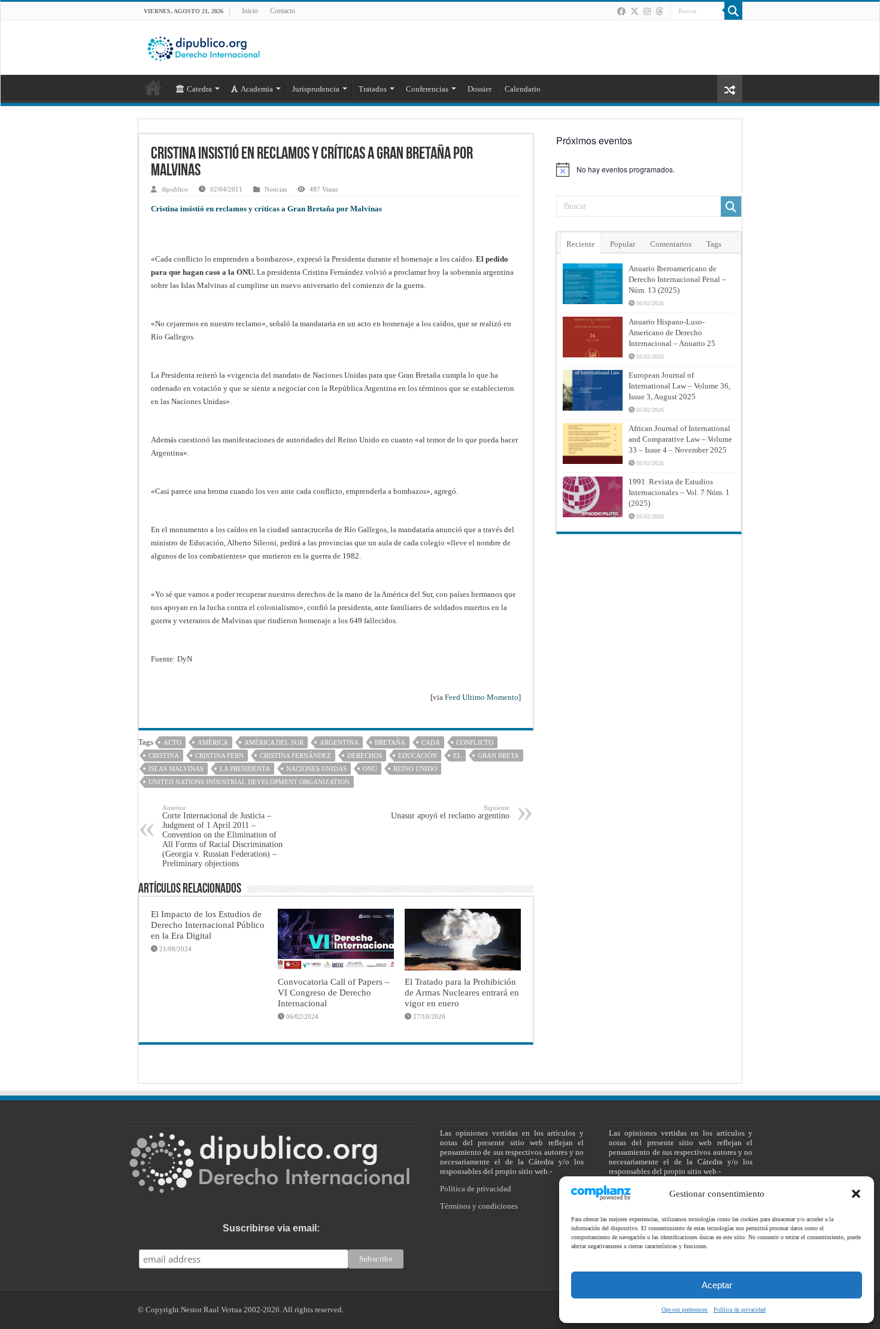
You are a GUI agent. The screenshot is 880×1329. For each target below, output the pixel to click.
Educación (417, 755)
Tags (713, 243)
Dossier (479, 88)
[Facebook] (621, 11)
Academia (257, 88)
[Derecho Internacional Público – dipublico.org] (203, 46)
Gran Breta (498, 755)
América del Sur (274, 742)
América (213, 742)
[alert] (649, 169)
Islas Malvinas (176, 768)
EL (457, 755)
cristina (163, 755)
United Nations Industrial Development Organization (249, 781)
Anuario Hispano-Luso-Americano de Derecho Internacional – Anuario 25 (672, 332)
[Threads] (659, 11)
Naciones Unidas (316, 768)
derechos (364, 755)
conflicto (474, 742)
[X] (634, 11)
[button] (856, 1194)
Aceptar (717, 1285)
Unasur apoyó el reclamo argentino (450, 812)
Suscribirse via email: (271, 1228)
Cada (430, 742)
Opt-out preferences (684, 1309)
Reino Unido (415, 768)
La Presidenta (245, 768)
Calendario (523, 88)
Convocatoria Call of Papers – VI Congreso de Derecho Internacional (334, 992)
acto (172, 742)
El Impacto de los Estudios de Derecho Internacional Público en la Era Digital (208, 924)
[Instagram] (647, 11)
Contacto (282, 11)
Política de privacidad (740, 1309)
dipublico (175, 189)
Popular (622, 243)
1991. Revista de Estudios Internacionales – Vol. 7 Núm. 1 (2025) (679, 492)
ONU (370, 768)
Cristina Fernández (295, 755)
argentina (339, 742)
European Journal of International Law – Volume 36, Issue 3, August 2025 (679, 386)
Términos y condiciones (479, 1205)
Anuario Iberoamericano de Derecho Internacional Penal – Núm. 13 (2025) (677, 279)
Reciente (580, 243)
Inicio (250, 11)
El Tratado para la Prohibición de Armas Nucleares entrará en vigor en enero (462, 992)
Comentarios (670, 243)
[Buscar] (733, 11)
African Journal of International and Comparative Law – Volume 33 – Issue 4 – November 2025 (680, 439)
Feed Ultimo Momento (481, 697)
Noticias (276, 189)
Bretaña (390, 742)
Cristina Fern (219, 755)
